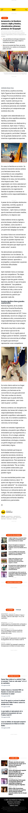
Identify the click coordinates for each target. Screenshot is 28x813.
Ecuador (13, 517)
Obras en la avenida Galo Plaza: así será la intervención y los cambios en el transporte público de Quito (14, 47)
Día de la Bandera (6, 517)
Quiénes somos (14, 805)
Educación (18, 517)
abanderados (17, 516)
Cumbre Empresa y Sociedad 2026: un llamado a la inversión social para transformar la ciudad (12, 692)
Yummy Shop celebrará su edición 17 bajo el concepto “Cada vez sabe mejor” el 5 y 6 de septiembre (13, 681)
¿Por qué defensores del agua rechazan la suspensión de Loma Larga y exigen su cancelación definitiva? (14, 40)
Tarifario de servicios (14, 804)
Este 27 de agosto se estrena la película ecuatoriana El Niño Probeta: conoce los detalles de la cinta (13, 702)
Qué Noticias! (9, 512)
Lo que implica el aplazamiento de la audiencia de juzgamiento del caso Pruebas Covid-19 (12, 713)
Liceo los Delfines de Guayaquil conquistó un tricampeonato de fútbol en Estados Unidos (13, 724)
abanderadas (10, 516)
